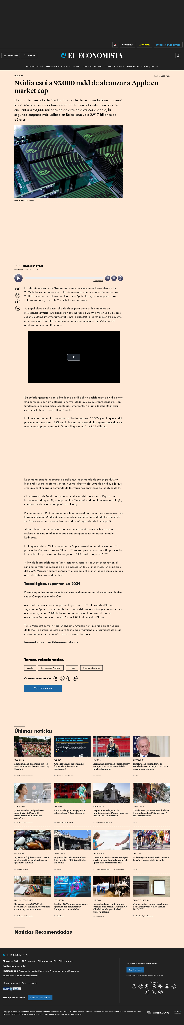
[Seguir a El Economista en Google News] (147, 992)
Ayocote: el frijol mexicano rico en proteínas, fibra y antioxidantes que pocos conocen (31, 860)
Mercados (19, 76)
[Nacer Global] (12, 989)
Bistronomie (19, 854)
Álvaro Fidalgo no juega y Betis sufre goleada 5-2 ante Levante (70, 811)
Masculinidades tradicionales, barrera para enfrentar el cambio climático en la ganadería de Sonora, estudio (110, 908)
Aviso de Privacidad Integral (54, 971)
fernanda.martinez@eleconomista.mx (51, 642)
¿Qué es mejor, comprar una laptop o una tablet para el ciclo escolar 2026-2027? (150, 907)
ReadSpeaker (98, 281)
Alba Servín (60, 916)
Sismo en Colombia (70, 66)
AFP (137, 869)
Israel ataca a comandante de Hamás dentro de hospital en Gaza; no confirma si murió (151, 766)
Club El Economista (63, 961)
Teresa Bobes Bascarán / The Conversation (110, 869)
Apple (30, 668)
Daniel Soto (100, 916)
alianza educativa (114, 66)
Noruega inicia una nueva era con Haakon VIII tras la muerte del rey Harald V (32, 766)
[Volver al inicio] (57, 955)
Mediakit (21, 966)
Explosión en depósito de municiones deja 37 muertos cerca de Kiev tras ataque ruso (110, 813)
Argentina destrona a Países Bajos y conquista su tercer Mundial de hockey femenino (111, 766)
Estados (97, 900)
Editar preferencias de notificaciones (21, 975)
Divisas (154, 66)
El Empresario (45, 961)
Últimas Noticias (34, 66)
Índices (144, 66)
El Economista (29, 961)
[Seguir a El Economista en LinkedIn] (147, 986)
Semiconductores (91, 668)
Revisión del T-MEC (93, 66)
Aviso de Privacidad (29, 971)
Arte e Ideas (19, 806)
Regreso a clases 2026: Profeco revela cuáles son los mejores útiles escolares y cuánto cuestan (32, 907)
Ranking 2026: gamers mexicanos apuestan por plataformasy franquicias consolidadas (71, 907)
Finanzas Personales (23, 900)
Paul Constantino (22, 869)
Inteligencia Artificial (51, 668)
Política (57, 760)
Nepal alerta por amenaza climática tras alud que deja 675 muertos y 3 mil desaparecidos (151, 813)
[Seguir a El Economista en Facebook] (134, 986)
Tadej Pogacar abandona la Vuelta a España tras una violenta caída (151, 858)
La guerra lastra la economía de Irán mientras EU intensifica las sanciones (70, 860)
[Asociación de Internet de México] (178, 1013)
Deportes (97, 760)
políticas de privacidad (155, 975)
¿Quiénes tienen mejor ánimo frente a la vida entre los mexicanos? (69, 766)
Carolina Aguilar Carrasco (144, 916)
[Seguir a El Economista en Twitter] (140, 986)
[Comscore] (158, 1013)
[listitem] (18, 278)
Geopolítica (19, 760)
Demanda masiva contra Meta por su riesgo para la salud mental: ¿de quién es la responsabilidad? (110, 860)
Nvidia (72, 668)
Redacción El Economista (25, 775)
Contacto (75, 971)
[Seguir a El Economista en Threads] (154, 992)
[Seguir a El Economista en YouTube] (154, 986)
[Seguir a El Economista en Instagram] (167, 986)
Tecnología (98, 854)
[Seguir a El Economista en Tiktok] (160, 992)
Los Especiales (60, 900)
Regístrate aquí (135, 970)
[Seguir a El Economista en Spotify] (160, 986)
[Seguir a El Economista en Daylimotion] (174, 986)
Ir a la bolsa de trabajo (40, 998)
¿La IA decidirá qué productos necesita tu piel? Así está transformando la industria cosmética (29, 814)
